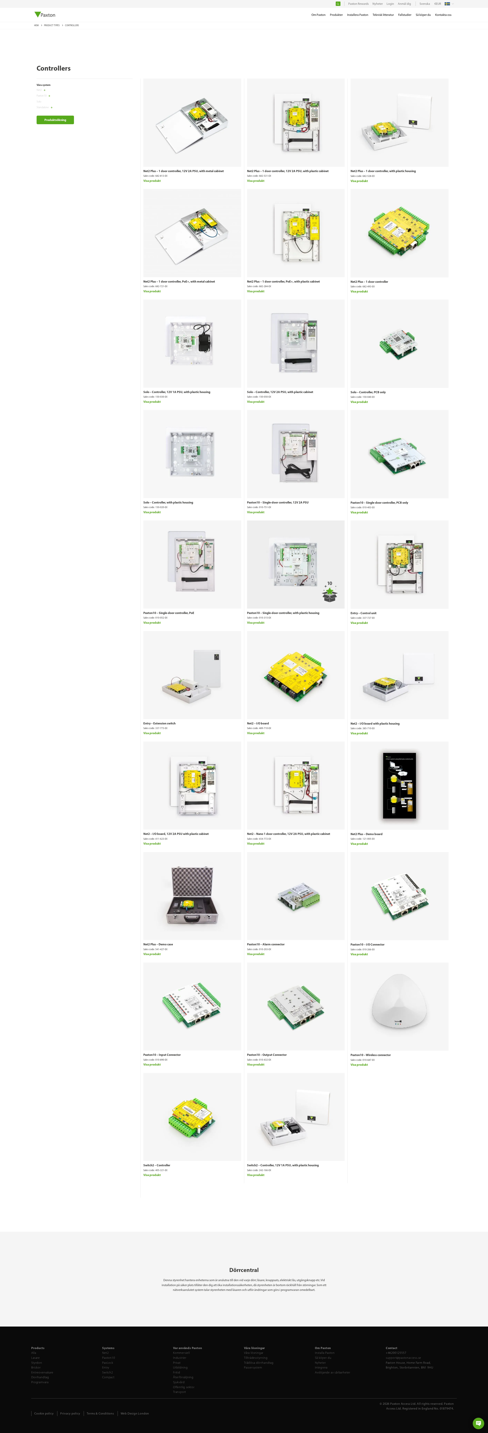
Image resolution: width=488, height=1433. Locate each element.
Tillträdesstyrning (255, 1358)
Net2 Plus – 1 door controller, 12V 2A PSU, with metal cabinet (183, 171)
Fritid (176, 1372)
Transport (179, 1392)
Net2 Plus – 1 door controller (369, 282)
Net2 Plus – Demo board (367, 834)
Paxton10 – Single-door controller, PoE (168, 613)
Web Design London (135, 1413)
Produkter (336, 15)
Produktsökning (55, 120)
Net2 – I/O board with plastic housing (375, 723)
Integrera (321, 1367)
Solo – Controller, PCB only (368, 392)
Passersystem (253, 1367)
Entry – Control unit (363, 613)
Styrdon (36, 1363)
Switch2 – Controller (156, 1165)
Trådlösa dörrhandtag (259, 1363)
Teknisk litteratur (383, 15)
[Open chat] (478, 1423)
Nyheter (320, 1363)
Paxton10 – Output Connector (267, 1055)
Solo (39, 101)
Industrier (179, 1358)
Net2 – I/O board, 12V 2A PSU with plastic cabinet (176, 834)
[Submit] (338, 4)
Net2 (39, 90)
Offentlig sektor (184, 1387)
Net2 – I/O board (258, 723)
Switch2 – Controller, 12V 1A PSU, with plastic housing (283, 1165)
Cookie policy (44, 1413)
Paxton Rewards (358, 4)
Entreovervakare (42, 1372)
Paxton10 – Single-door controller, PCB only (379, 502)
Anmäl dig (404, 4)
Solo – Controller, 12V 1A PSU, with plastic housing (176, 392)
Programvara (40, 1382)
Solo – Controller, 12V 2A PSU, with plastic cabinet (280, 392)
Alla (33, 1353)
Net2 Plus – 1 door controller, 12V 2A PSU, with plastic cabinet (288, 171)
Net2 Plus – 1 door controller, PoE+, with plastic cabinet (283, 281)
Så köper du (323, 1358)
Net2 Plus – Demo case (158, 944)
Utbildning (180, 1367)
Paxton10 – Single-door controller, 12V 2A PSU (278, 502)
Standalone (43, 107)
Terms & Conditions (100, 1413)
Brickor (36, 1367)
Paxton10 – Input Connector (162, 1055)
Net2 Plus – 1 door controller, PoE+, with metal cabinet (179, 281)
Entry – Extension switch (159, 723)
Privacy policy (70, 1413)
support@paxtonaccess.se (403, 1358)
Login (390, 4)
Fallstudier (404, 15)
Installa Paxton (325, 1353)
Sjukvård (179, 1382)
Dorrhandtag (40, 1377)
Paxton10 (42, 95)
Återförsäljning (183, 1377)
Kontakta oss (443, 15)
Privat (177, 1363)
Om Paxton (318, 15)
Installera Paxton (357, 15)
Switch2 (107, 1372)
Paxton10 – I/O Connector (367, 944)
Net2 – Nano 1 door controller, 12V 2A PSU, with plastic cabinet (288, 834)
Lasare (35, 1358)
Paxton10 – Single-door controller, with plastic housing (283, 613)
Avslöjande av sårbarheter (332, 1372)
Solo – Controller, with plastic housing (168, 502)
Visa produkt (152, 181)
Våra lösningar (253, 1353)
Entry (105, 1367)
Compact (108, 1377)
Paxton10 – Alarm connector (266, 944)
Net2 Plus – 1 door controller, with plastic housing (383, 171)
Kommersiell (181, 1353)
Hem (36, 25)
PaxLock (107, 1363)
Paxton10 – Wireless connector (371, 1055)
